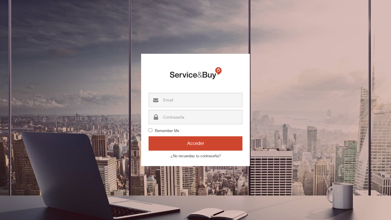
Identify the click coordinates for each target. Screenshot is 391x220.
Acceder (195, 143)
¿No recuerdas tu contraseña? (196, 156)
